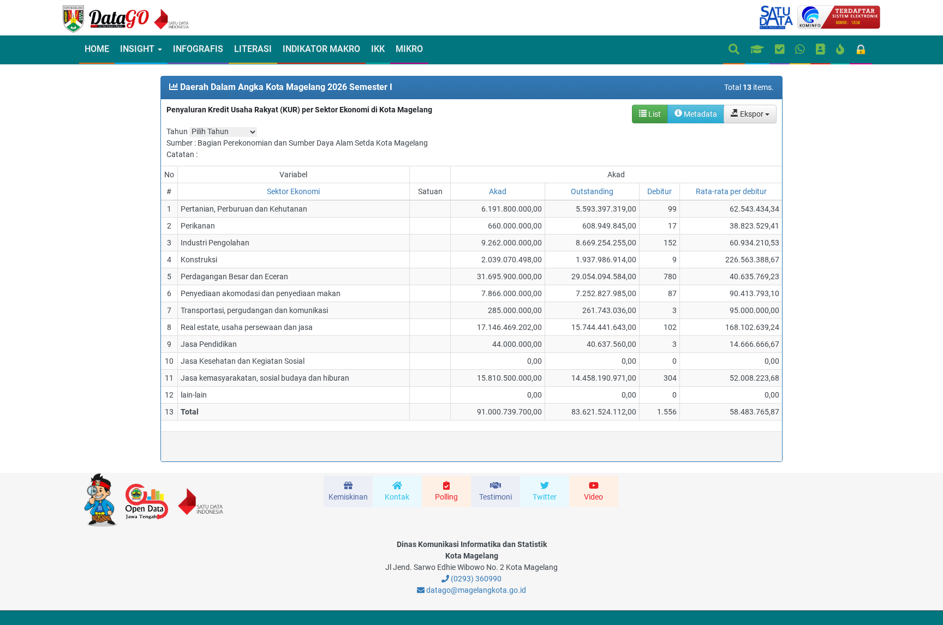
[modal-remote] (348, 491)
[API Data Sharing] (840, 49)
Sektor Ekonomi (293, 191)
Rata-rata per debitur (731, 191)
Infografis (198, 49)
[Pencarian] (734, 49)
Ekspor (751, 114)
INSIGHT (138, 49)
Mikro (409, 49)
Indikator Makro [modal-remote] (321, 49)
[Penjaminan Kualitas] (779, 49)
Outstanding (592, 191)
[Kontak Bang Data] (800, 49)
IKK (378, 49)
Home (97, 49)
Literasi (253, 49)
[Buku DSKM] (820, 49)
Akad (497, 191)
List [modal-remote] (654, 114)
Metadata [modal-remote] (699, 114)
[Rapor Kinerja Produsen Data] (757, 49)
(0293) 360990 (475, 578)
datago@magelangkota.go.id (475, 590)
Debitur (659, 191)
